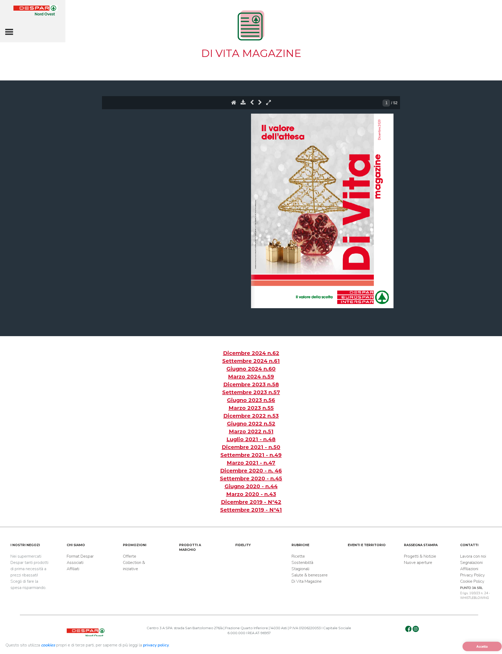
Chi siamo (76, 545)
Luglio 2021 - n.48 (251, 439)
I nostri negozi (25, 545)
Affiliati (73, 569)
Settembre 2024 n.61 (251, 361)
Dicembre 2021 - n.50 (251, 447)
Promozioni (134, 545)
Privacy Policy (472, 575)
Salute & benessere (310, 575)
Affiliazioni (469, 569)
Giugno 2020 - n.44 (251, 486)
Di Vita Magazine (307, 581)
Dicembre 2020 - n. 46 (251, 471)
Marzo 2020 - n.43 (251, 494)
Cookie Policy (472, 581)
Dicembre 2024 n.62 (251, 353)
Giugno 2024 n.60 (251, 369)
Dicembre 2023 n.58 (251, 384)
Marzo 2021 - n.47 (251, 463)
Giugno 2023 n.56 (251, 400)
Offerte (129, 556)
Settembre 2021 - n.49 (251, 455)
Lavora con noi (473, 556)
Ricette (298, 556)
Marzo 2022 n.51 (251, 431)
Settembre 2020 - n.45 (251, 478)
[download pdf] (243, 103)
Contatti (469, 545)
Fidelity (243, 545)
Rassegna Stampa (421, 545)
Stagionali (300, 569)
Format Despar (80, 556)
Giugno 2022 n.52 (251, 424)
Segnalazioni (471, 562)
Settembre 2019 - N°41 (251, 510)
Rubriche (300, 545)
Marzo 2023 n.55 (251, 408)
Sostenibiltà (302, 562)
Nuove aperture (418, 562)
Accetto (482, 646)
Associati (75, 562)
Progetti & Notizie (420, 556)
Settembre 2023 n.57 (251, 392)
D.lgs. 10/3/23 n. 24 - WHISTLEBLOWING (475, 593)
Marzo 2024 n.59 (251, 376)
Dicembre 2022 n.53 (251, 416)
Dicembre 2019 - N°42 (251, 502)
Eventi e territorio (367, 545)
